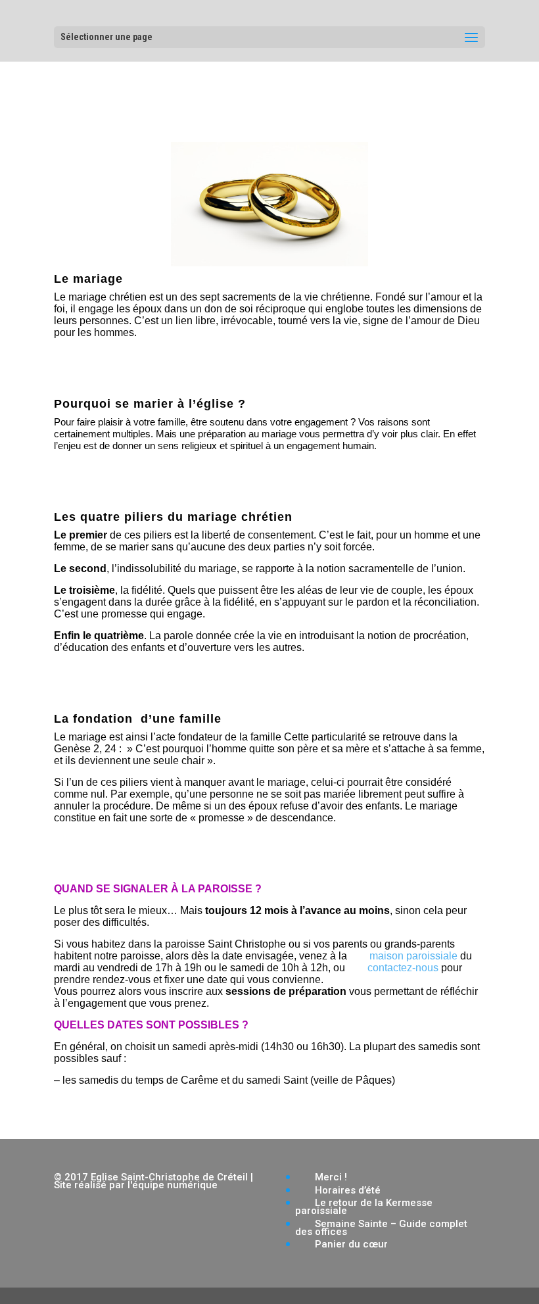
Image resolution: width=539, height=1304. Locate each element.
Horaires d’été (348, 1190)
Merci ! (331, 1177)
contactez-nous (402, 967)
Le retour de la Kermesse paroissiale (364, 1207)
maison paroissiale (413, 955)
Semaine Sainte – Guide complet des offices (381, 1228)
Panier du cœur (351, 1244)
